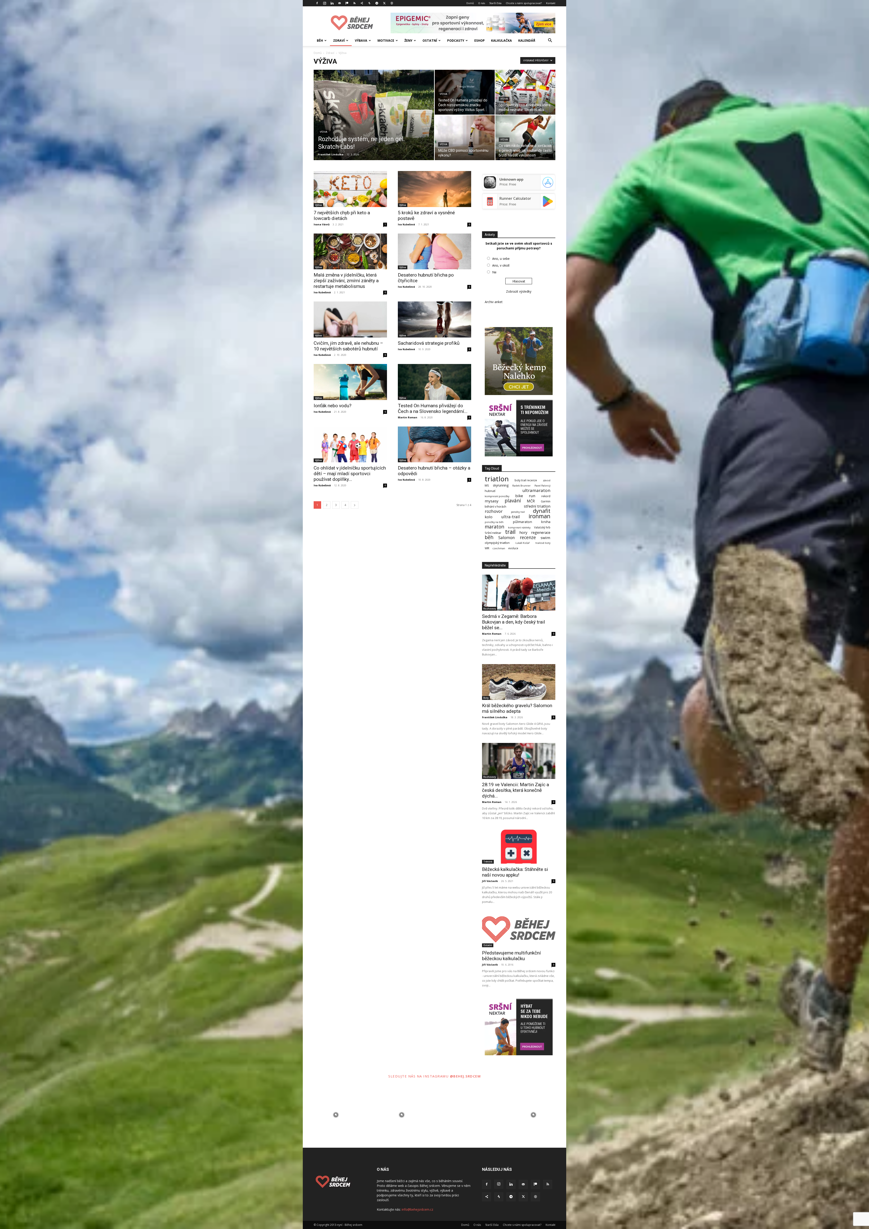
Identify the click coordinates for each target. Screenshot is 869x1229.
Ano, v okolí (500, 265)
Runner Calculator (515, 198)
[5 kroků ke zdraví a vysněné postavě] (434, 189)
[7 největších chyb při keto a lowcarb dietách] (350, 189)
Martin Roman (407, 417)
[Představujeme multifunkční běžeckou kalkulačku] (518, 929)
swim (545, 537)
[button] (549, 41)
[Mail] (339, 3)
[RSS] (354, 3)
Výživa (323, 132)
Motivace (385, 40)
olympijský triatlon (497, 542)
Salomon (506, 537)
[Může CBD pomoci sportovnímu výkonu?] (465, 137)
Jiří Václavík (490, 881)
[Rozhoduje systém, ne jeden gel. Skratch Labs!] (374, 122)
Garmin (545, 501)
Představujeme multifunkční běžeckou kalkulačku (511, 955)
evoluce (513, 548)
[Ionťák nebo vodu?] (350, 382)
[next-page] (354, 505)
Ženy (408, 40)
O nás (481, 3)
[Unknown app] (490, 187)
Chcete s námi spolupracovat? (524, 3)
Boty (486, 697)
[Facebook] (317, 3)
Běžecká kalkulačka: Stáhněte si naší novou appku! (515, 872)
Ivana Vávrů (321, 224)
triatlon (497, 478)
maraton (494, 526)
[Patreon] (347, 3)
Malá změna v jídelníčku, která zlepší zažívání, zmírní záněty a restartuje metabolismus (346, 280)
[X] (384, 3)
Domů (470, 3)
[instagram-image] (336, 1115)
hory (523, 532)
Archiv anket (494, 302)
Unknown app (511, 179)
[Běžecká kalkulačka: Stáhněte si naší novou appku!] (518, 846)
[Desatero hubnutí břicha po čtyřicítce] (434, 252)
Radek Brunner (521, 485)
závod (546, 480)
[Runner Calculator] (490, 206)
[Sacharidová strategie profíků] (434, 319)
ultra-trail (510, 516)
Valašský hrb (542, 527)
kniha (545, 521)
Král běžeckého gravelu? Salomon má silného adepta (517, 708)
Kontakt (550, 3)
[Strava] (369, 3)
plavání (513, 500)
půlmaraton (522, 521)
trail (510, 531)
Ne (494, 272)
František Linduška (331, 154)
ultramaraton (536, 490)
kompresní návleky (519, 527)
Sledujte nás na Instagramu (419, 1076)
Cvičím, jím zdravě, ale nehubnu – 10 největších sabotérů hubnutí (348, 346)
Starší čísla (495, 3)
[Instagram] (324, 3)
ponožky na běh (494, 522)
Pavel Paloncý (542, 485)
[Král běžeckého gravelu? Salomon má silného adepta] (518, 682)
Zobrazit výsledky (518, 291)
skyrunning (501, 485)
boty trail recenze (526, 480)
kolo (488, 516)
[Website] (391, 3)
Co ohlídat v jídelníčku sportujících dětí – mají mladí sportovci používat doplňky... (350, 473)
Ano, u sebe (501, 258)
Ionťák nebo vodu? (332, 405)
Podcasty (455, 40)
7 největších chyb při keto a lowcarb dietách (342, 215)
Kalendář (526, 40)
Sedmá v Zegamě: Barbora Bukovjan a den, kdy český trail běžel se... (513, 622)
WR (487, 548)
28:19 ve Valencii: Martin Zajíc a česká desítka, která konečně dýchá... (515, 790)
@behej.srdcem (465, 1076)
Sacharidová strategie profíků (429, 343)
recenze (528, 537)
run (532, 495)
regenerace (540, 532)
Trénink (487, 861)
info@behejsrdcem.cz (417, 1209)
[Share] (361, 3)
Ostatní (430, 40)
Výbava (361, 40)
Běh (320, 40)
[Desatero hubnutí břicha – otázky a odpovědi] (434, 445)
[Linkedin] (332, 3)
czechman (498, 548)
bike (519, 495)
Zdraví (339, 40)
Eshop (479, 40)
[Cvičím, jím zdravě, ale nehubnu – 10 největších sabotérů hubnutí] (350, 319)
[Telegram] (376, 3)
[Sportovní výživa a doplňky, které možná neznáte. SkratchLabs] (525, 92)
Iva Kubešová (406, 224)
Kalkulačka (501, 40)
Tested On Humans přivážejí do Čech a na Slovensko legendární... (433, 408)
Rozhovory (489, 608)
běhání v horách (495, 506)
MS (487, 485)
